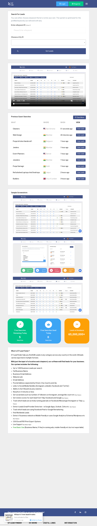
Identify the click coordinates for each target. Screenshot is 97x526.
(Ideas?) (28, 25)
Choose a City (16, 37)
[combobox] (48, 42)
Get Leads (49, 51)
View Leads (80, 129)
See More (80, 117)
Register (77, 4)
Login (63, 4)
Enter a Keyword (21, 25)
